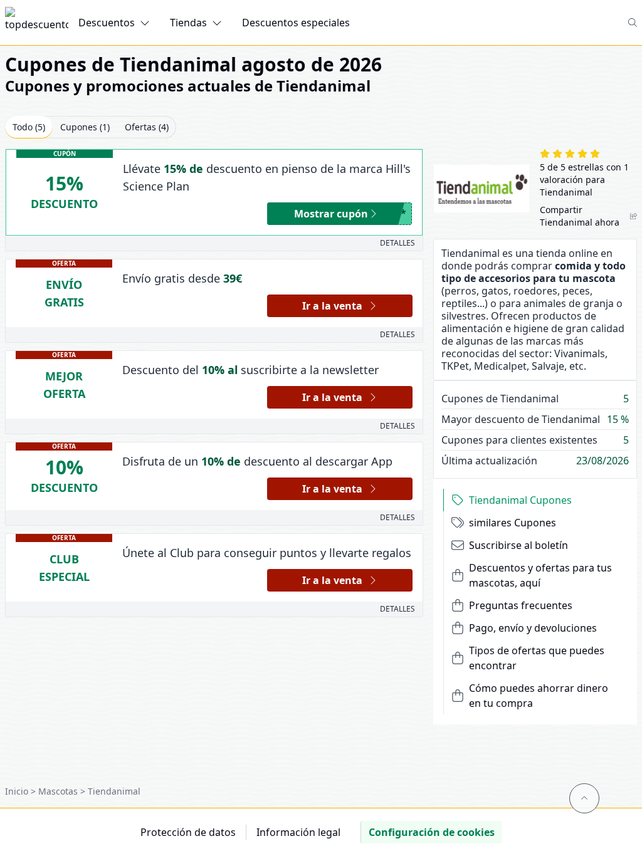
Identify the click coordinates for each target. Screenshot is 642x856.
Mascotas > (63, 791)
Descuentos (106, 22)
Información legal (298, 832)
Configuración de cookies (432, 832)
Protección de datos (188, 832)
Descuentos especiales (296, 22)
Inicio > (21, 791)
